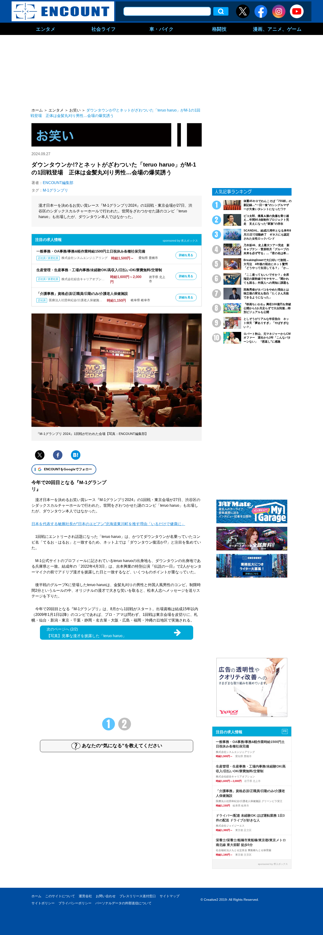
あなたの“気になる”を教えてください (122, 745)
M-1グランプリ (55, 190)
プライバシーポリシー (75, 903)
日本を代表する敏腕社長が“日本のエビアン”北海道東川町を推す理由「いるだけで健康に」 (108, 524)
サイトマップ (169, 896)
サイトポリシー (43, 903)
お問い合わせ (106, 896)
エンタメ (45, 28)
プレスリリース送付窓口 (137, 896)
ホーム (36, 896)
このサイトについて (60, 896)
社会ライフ (104, 28)
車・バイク (161, 28)
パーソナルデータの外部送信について (123, 903)
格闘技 (219, 28)
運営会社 (85, 896)
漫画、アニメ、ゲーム (277, 28)
